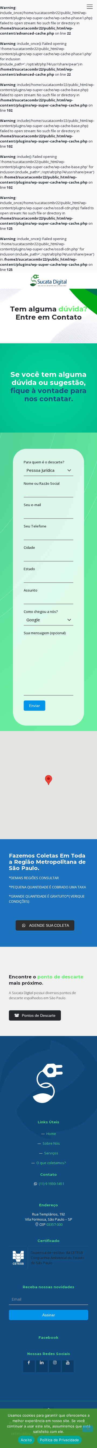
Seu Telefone (35, 526)
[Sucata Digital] (48, 280)
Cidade (29, 547)
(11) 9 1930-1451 (51, 1183)
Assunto (30, 590)
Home (51, 1133)
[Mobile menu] (89, 8)
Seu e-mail (32, 504)
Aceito (26, 1440)
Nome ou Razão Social (42, 483)
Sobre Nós (51, 1143)
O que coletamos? (51, 1162)
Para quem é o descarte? (44, 462)
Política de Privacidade (59, 1440)
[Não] (87, 1429)
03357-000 (54, 1224)
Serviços (51, 1153)
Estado (29, 568)
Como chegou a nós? (41, 611)
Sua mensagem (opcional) (45, 632)
